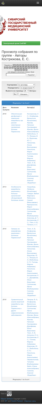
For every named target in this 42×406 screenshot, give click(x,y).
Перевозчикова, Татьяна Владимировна (33, 361)
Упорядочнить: (14, 88)
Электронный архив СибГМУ (14, 43)
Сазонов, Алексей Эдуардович (31, 180)
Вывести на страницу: (14, 91)
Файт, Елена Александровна (33, 367)
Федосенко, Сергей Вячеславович (32, 200)
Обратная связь (30, 401)
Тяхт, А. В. (31, 162)
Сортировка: (12, 85)
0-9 (14, 65)
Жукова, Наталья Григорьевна (32, 124)
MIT (6, 401)
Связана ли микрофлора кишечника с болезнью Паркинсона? (16, 233)
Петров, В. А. (32, 299)
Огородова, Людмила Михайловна (31, 189)
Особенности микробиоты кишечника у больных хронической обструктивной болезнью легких (17, 193)
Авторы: (32, 91)
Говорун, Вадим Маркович (33, 194)
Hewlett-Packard (17, 401)
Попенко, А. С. (32, 224)
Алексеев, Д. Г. (32, 218)
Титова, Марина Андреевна (31, 158)
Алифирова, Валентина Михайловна (33, 118)
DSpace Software (7, 399)
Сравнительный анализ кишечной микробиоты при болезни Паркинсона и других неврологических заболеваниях (17, 307)
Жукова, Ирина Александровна (33, 130)
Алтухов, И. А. (32, 335)
